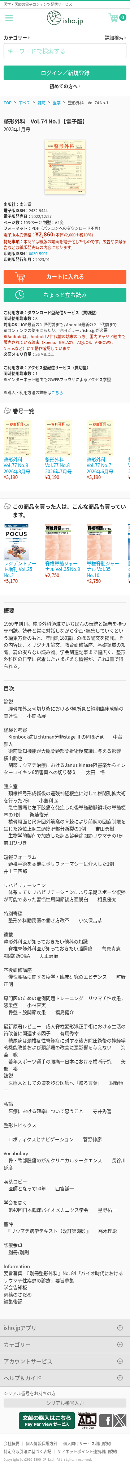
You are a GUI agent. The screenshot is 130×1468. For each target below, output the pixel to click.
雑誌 (42, 102)
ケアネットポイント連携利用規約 (87, 1451)
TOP (8, 102)
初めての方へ (64, 86)
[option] (21, 450)
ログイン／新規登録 (65, 72)
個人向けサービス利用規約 (87, 1443)
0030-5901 (38, 253)
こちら (57, 392)
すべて (24, 102)
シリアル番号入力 (65, 1402)
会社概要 (12, 1443)
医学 (57, 102)
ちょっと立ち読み (65, 294)
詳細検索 (115, 37)
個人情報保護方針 (41, 1443)
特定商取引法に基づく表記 (27, 1451)
